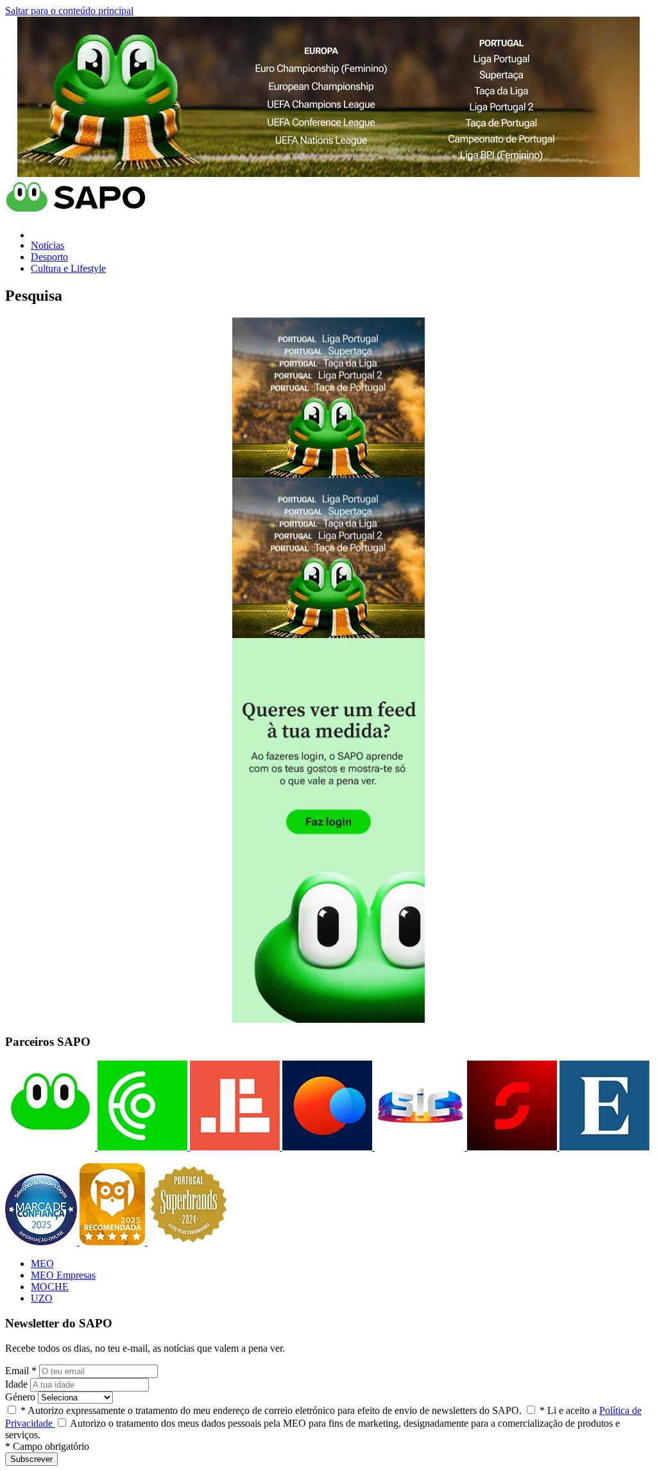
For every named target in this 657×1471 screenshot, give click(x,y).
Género (20, 1396)
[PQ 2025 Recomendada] (114, 1241)
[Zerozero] (326, 1146)
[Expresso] (603, 1146)
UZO (42, 1298)
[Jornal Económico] (233, 1146)
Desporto (49, 256)
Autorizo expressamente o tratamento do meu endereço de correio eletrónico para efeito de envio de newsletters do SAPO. (271, 1410)
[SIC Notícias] (511, 1146)
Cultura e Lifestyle (68, 268)
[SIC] (418, 1146)
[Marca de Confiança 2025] (42, 1241)
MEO (42, 1263)
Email (21, 1370)
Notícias (47, 245)
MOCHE (50, 1286)
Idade (16, 1384)
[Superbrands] (189, 1241)
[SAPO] (50, 1146)
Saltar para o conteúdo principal (69, 10)
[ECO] (141, 1146)
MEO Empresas (63, 1275)
